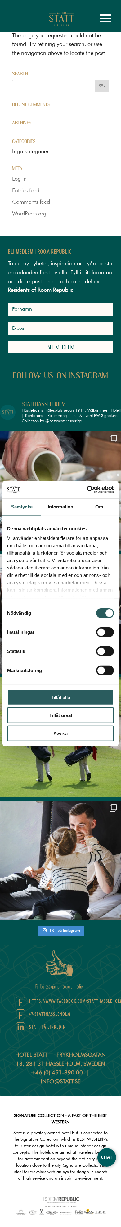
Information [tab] (60, 506)
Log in (19, 179)
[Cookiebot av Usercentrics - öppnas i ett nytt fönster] (87, 490)
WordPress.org (29, 214)
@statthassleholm (49, 1014)
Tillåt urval (60, 715)
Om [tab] (99, 506)
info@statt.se (60, 1082)
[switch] (105, 632)
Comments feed (31, 202)
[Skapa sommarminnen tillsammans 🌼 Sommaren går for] (60, 860)
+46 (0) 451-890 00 (57, 1073)
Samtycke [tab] (22, 506)
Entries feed (25, 191)
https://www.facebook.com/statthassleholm (67, 1001)
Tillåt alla (60, 697)
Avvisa (60, 733)
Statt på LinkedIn (47, 1027)
